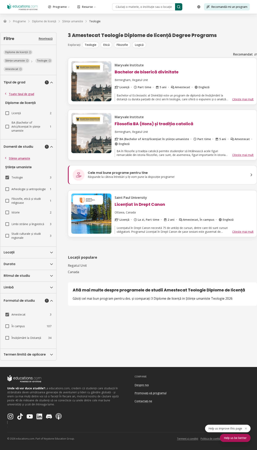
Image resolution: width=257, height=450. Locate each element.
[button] (18, 52)
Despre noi (142, 385)
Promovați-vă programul (150, 393)
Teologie (90, 45)
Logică (139, 45)
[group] (169, 45)
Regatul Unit (77, 265)
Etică (106, 45)
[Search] (178, 6)
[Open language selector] (198, 6)
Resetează (46, 38)
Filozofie (122, 45)
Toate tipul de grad (21, 94)
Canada (73, 272)
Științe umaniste (19, 158)
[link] (95, 21)
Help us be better (235, 438)
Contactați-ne (143, 401)
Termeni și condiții (187, 438)
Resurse (87, 7)
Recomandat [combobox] (243, 54)
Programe (60, 7)
